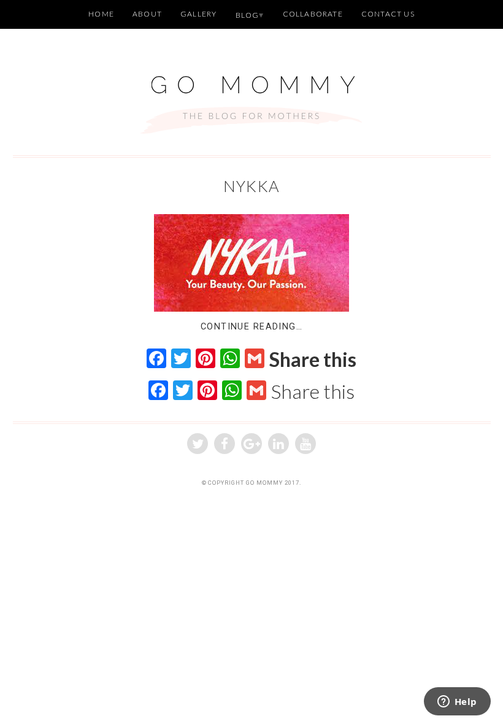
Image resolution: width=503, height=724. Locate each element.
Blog (247, 15)
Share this (312, 359)
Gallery (198, 13)
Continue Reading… (251, 327)
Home (101, 13)
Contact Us (388, 13)
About (147, 13)
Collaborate (313, 13)
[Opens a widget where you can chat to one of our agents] (457, 702)
